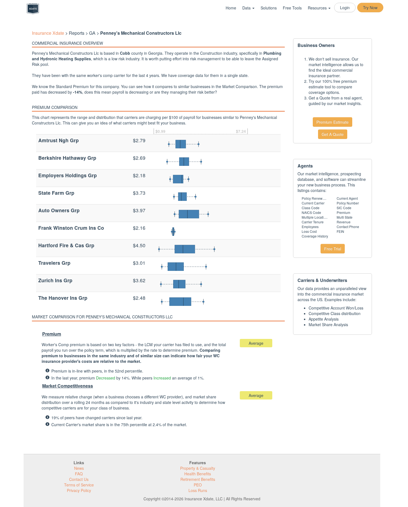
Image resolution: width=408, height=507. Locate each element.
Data (247, 8)
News (79, 468)
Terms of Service (79, 485)
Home (231, 8)
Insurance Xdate (48, 33)
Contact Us (79, 479)
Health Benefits (197, 473)
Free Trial (332, 248)
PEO (198, 485)
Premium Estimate (332, 122)
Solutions (269, 8)
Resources (318, 8)
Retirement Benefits (197, 479)
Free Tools (292, 8)
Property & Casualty (197, 468)
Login (345, 7)
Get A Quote (333, 134)
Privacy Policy (79, 490)
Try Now (370, 7)
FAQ (79, 473)
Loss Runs (197, 490)
